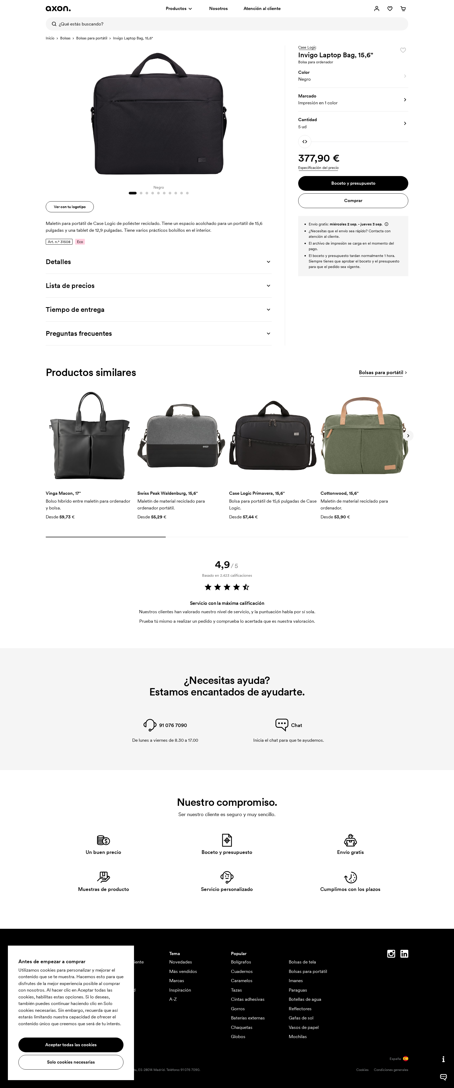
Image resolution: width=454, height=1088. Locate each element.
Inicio (50, 38)
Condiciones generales (391, 1070)
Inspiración (180, 990)
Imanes (296, 980)
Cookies (362, 1070)
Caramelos (241, 980)
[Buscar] (52, 23)
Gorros (238, 1009)
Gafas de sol (301, 1018)
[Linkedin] (404, 955)
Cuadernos (242, 971)
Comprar (353, 200)
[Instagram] (391, 955)
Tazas (236, 990)
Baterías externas (248, 1018)
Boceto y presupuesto (353, 183)
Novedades (180, 962)
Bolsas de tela (302, 962)
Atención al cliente (262, 8)
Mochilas (298, 1036)
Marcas (176, 980)
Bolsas (65, 38)
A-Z (173, 999)
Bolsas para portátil (91, 38)
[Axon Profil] (58, 8)
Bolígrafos (241, 962)
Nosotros (218, 8)
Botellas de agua (305, 999)
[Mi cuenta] (377, 8)
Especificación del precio (318, 167)
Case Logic (307, 47)
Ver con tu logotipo (70, 206)
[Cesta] (403, 8)
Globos (238, 1036)
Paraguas (298, 990)
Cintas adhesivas (248, 999)
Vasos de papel (304, 1027)
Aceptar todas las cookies (71, 1045)
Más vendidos (183, 971)
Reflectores (300, 1009)
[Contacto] (443, 1059)
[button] (353, 76)
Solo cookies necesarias (71, 1062)
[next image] (266, 112)
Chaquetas (241, 1027)
